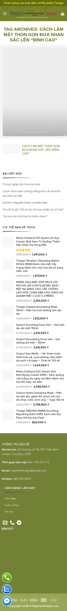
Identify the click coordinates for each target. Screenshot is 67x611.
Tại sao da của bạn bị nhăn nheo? (25, 216)
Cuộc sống (11, 505)
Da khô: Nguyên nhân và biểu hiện (25, 202)
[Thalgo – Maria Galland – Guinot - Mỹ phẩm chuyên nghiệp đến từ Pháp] (34, 13)
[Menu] (5, 13)
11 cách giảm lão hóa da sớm (21, 184)
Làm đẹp (10, 498)
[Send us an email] (5, 522)
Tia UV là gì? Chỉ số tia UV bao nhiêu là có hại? (33, 209)
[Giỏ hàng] (62, 14)
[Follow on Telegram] (19, 522)
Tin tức (8, 511)
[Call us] (12, 522)
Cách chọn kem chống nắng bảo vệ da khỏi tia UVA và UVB (31, 194)
